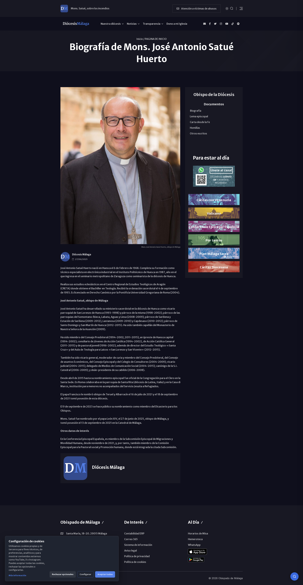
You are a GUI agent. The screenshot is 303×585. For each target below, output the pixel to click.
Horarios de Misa (198, 533)
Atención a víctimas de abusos (199, 8)
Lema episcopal (199, 116)
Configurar (85, 574)
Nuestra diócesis (111, 23)
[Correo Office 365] (204, 23)
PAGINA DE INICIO (156, 38)
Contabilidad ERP (134, 533)
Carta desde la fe (200, 122)
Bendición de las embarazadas (88, 8)
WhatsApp (194, 544)
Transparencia (151, 23)
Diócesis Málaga (81, 254)
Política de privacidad (137, 556)
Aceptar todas (105, 574)
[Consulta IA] (294, 576)
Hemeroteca (195, 539)
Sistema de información (138, 544)
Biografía (195, 110)
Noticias (132, 23)
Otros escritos (198, 133)
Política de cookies (135, 561)
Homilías (195, 127)
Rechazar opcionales (62, 574)
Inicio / (140, 38)
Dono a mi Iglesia (176, 23)
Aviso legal (130, 550)
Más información (17, 575)
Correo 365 (131, 539)
